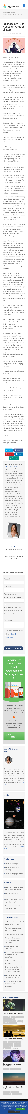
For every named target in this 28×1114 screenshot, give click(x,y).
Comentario (8, 620)
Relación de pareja (8, 1046)
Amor (5, 1042)
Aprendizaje (6, 1016)
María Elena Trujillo (16, 34)
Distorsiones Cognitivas (9, 1018)
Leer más (11, 1111)
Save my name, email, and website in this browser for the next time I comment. (13, 610)
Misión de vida (7, 1094)
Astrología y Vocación (12, 946)
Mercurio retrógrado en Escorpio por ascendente (12, 939)
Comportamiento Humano (17, 1016)
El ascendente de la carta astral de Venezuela (13, 982)
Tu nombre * (8, 579)
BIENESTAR (6, 1069)
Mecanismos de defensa (9, 1020)
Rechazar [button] (17, 1111)
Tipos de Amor (7, 1048)
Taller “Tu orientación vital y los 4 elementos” (13, 901)
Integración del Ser (15, 1069)
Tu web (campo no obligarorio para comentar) (13, 595)
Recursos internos (16, 1094)
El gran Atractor (10, 934)
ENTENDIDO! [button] (20, 1108)
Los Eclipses (15, 1092)
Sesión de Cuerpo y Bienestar (14, 874)
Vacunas (14, 1022)
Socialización (7, 1022)
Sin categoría (18, 1046)
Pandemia (19, 1020)
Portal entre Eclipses (11, 961)
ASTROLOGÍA (7, 1092)
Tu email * (7, 586)
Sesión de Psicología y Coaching (12, 868)
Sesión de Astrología (11, 864)
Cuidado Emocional (8, 1044)
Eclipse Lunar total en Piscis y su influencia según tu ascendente (14, 969)
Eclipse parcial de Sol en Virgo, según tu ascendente (14, 953)
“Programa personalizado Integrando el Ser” (13, 907)
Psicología (17, 1044)
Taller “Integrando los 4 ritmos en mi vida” (12, 894)
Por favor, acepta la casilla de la (14, 636)
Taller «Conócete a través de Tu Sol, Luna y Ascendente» (14, 888)
